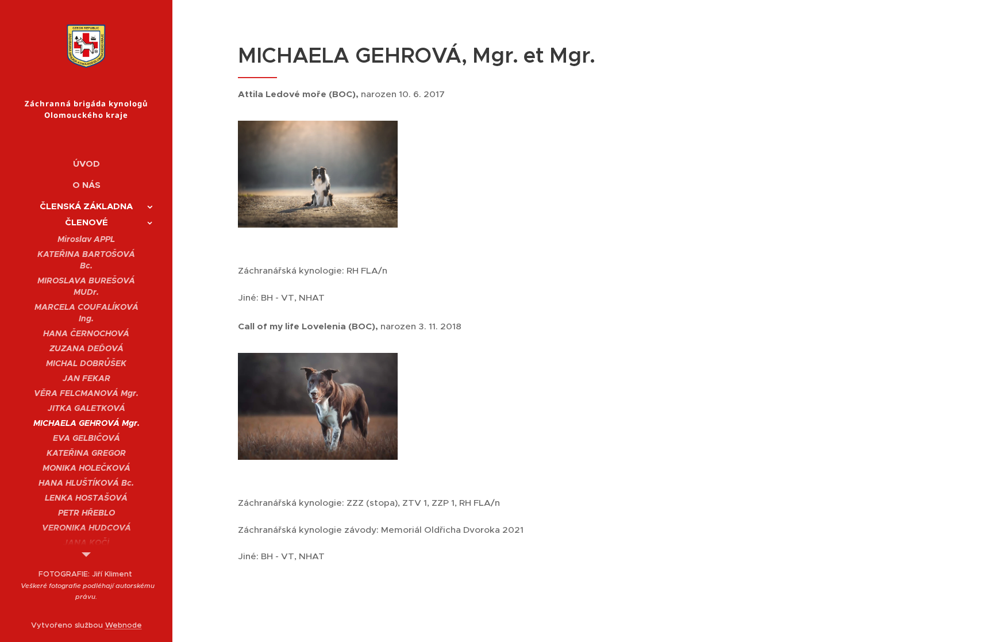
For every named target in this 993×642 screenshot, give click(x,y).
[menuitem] (86, 163)
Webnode (123, 625)
